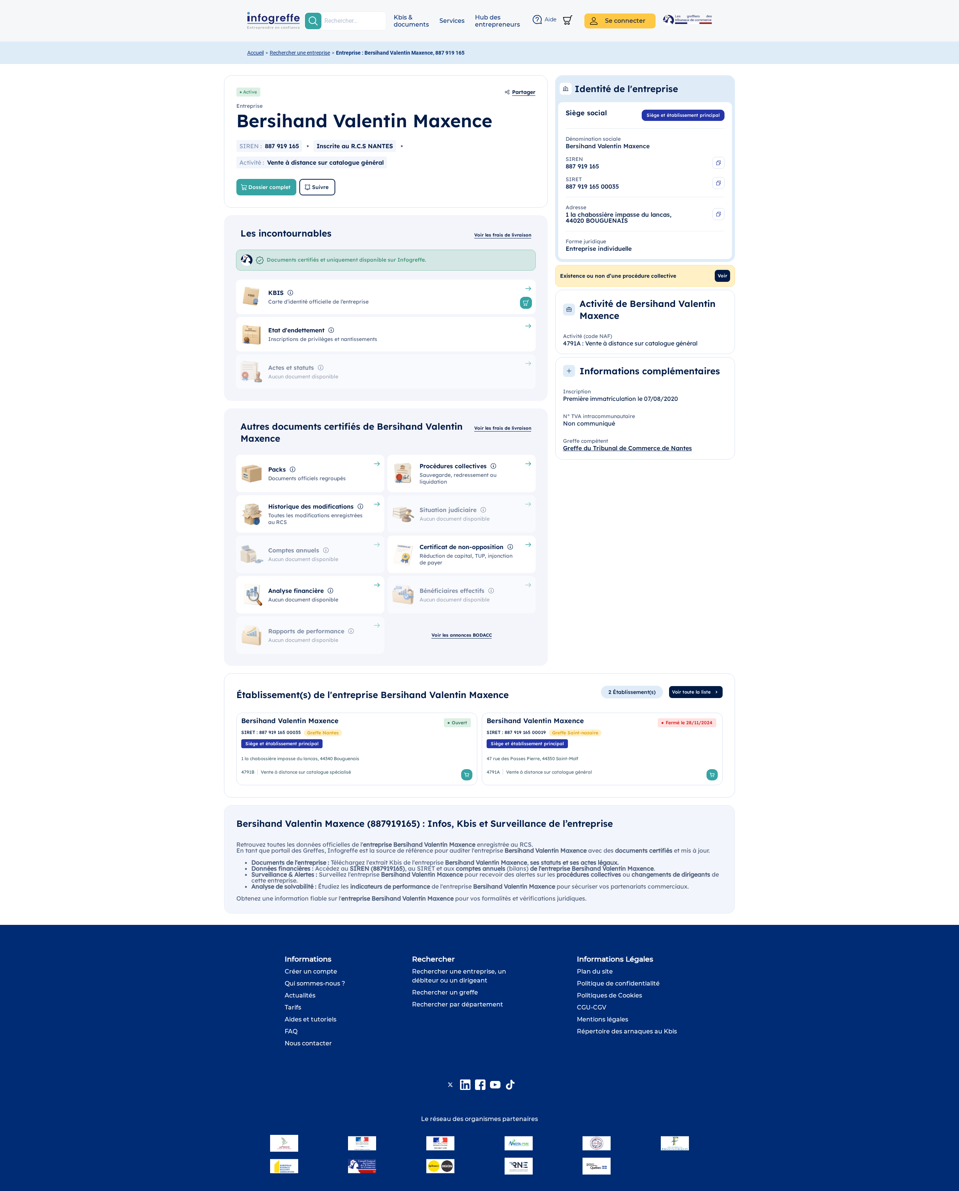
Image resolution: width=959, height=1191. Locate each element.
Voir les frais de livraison (502, 235)
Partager (523, 92)
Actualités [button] (300, 995)
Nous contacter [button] (308, 1043)
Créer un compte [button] (311, 971)
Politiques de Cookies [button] (609, 995)
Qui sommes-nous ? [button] (315, 983)
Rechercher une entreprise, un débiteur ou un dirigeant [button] (459, 976)
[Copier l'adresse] (718, 214)
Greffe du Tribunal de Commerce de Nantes (627, 448)
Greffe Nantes (323, 732)
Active (250, 92)
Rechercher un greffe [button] (445, 992)
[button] (411, 21)
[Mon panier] (568, 20)
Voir (722, 275)
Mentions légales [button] (602, 1019)
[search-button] (313, 21)
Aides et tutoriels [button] (310, 1019)
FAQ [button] (291, 1031)
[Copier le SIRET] (718, 183)
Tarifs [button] (293, 1007)
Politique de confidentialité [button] (618, 983)
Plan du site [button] (595, 971)
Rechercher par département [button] (457, 1004)
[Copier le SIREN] (718, 163)
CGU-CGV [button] (591, 1007)
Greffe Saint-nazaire (575, 732)
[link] (356, 749)
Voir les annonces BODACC (462, 635)
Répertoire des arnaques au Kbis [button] (627, 1031)
